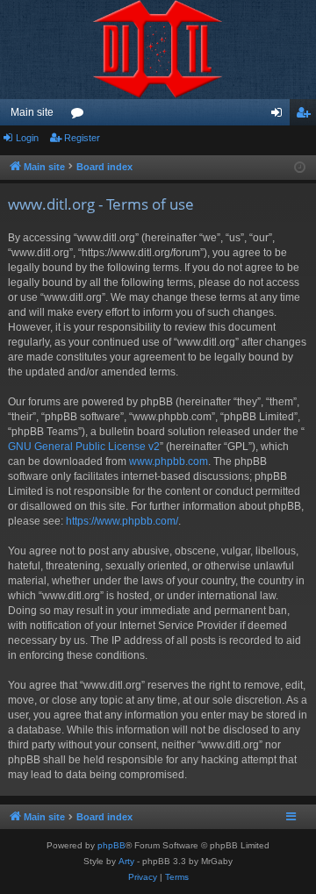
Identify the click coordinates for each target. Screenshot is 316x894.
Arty (126, 861)
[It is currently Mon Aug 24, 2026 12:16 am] (299, 168)
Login (27, 137)
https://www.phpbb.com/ (122, 521)
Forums (80, 115)
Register (82, 137)
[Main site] (158, 49)
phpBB (111, 845)
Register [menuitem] (306, 115)
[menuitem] (142, 877)
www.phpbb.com (168, 461)
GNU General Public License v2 (84, 446)
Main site (32, 112)
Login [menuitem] (280, 115)
